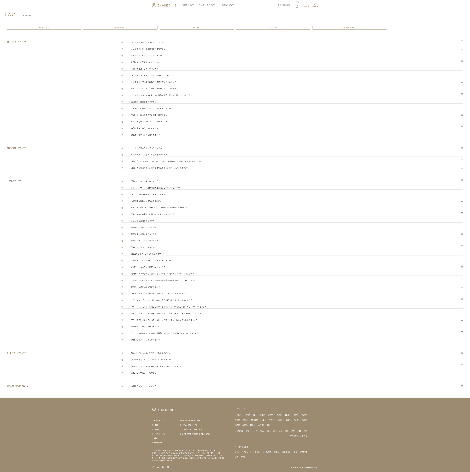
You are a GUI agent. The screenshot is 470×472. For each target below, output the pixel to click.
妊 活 (237, 452)
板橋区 (304, 419)
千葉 (256, 431)
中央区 (247, 414)
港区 (255, 414)
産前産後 (303, 452)
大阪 (286, 431)
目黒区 (237, 419)
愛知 (268, 431)
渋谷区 (263, 419)
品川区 (304, 414)
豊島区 (288, 419)
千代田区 (238, 414)
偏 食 (237, 457)
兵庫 (305, 431)
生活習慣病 (267, 452)
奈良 (299, 431)
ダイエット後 (246, 452)
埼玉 (262, 431)
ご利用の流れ (284, 5)
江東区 (296, 414)
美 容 (243, 457)
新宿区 (262, 414)
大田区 (245, 419)
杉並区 (280, 419)
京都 (293, 431)
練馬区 (237, 425)
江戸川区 (261, 425)
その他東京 (239, 431)
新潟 (274, 431)
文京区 (271, 414)
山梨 (280, 431)
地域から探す (188, 5)
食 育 (295, 452)
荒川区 (296, 419)
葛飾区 (252, 425)
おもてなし (286, 452)
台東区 (279, 414)
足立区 (245, 425)
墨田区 (287, 414)
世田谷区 (254, 419)
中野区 (271, 419)
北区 (268, 425)
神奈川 (248, 431)
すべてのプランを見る (298, 436)
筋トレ (276, 452)
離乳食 (257, 452)
